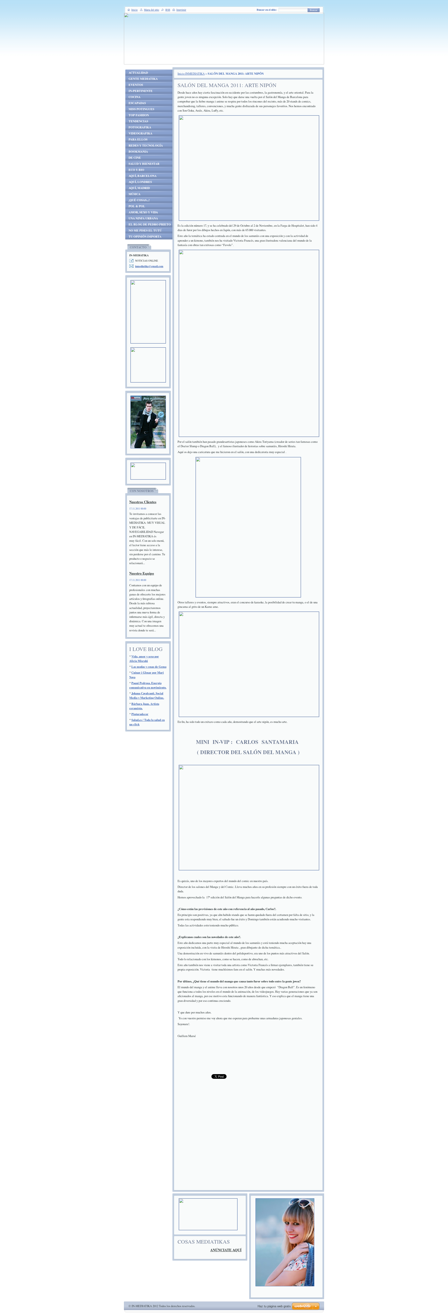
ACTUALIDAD (138, 72)
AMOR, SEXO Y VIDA (143, 212)
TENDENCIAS (138, 121)
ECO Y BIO (136, 170)
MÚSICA (134, 194)
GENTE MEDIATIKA (143, 79)
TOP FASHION (139, 115)
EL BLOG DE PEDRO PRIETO (150, 224)
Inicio (134, 9)
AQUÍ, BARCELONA (143, 176)
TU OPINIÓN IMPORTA (145, 236)
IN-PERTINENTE (141, 91)
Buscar (313, 10)
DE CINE (135, 157)
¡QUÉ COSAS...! (139, 200)
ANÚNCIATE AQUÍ (226, 1249)
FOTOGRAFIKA (140, 127)
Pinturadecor (139, 714)
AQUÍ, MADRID (139, 188)
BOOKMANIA (138, 151)
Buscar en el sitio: (267, 10)
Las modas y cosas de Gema (148, 667)
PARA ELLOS (138, 139)
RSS (167, 9)
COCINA (134, 97)
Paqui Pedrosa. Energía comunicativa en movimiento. (147, 685)
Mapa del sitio (151, 9)
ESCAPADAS (137, 103)
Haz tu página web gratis (274, 1306)
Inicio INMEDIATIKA (191, 73)
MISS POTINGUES (141, 109)
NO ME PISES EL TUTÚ (145, 230)
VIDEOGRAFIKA (140, 133)
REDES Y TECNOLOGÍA (146, 145)
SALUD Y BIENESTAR (144, 164)
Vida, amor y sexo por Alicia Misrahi (144, 658)
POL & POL (137, 206)
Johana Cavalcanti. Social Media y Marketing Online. (146, 695)
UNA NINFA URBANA (143, 218)
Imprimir (181, 9)
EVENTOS (136, 85)
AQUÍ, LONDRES (140, 182)
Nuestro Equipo (141, 573)
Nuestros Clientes (142, 501)
